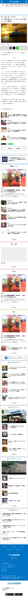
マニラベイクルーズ (7, 109)
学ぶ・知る (13, 16)
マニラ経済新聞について (6, 563)
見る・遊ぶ (12, 4)
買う (16, 4)
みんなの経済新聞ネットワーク (14, 584)
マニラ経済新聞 (14, 2)
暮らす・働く (20, 4)
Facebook (12, 558)
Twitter (15, 558)
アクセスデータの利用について (7, 567)
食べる (7, 4)
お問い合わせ (4, 568)
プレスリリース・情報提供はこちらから (9, 565)
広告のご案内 (4, 570)
